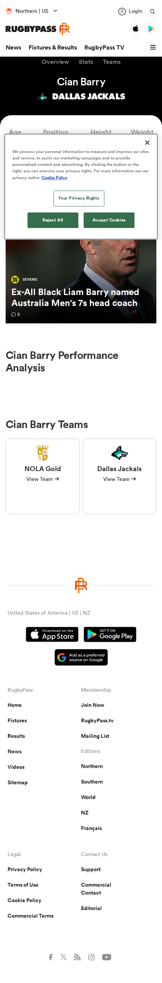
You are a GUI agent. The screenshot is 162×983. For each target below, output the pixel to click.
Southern (92, 781)
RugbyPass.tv (97, 720)
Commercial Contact (96, 888)
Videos (16, 767)
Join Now (92, 705)
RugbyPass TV (104, 47)
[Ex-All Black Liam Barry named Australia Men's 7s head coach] (81, 253)
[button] (154, 48)
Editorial (91, 908)
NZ (85, 812)
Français (91, 828)
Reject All (53, 220)
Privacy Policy (25, 869)
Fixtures (17, 720)
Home (15, 705)
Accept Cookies (109, 220)
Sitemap (18, 782)
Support (91, 869)
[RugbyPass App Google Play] (110, 635)
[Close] (147, 142)
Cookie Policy (24, 900)
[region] (81, 187)
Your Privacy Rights (78, 198)
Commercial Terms (30, 916)
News (13, 47)
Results (16, 736)
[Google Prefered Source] (81, 658)
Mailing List (95, 736)
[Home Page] (38, 29)
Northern (92, 766)
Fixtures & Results (53, 47)
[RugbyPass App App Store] (52, 635)
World (88, 797)
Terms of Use (23, 885)
